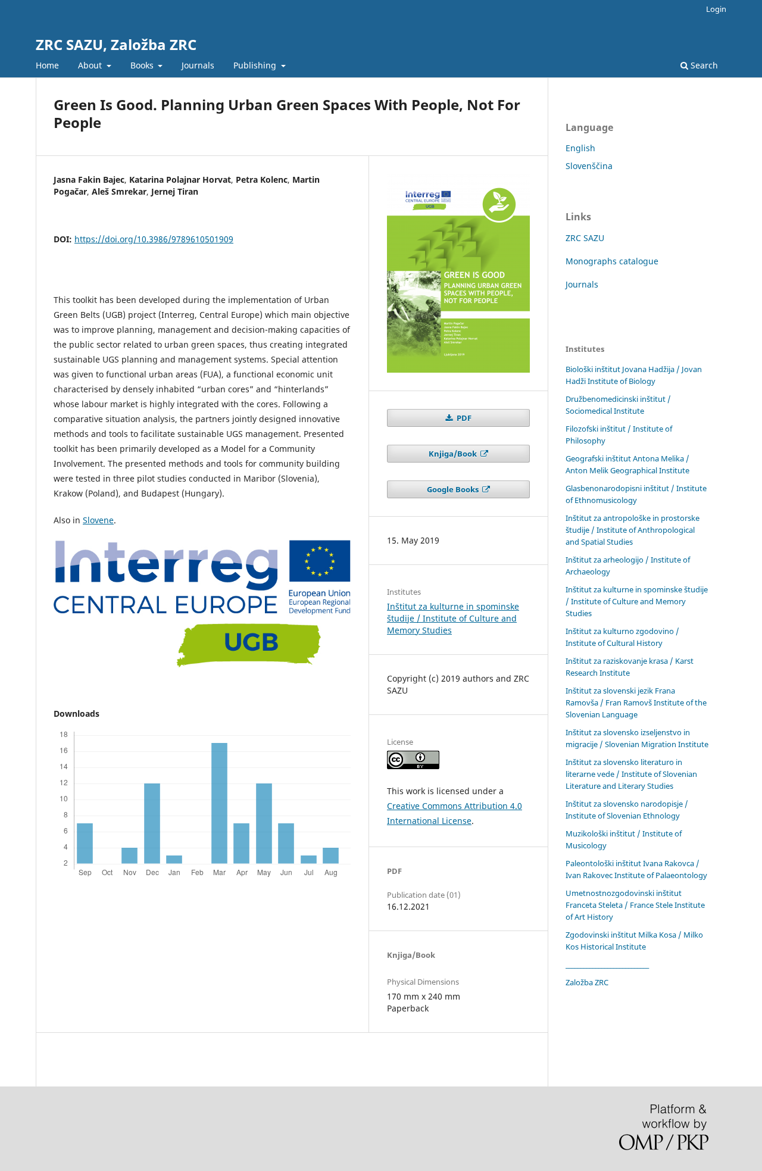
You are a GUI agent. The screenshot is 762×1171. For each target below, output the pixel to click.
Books (143, 65)
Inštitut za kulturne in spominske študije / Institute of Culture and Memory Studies (453, 618)
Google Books (453, 489)
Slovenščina (589, 165)
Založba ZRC (587, 982)
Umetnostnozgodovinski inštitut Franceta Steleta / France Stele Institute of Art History (635, 905)
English (580, 148)
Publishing (256, 65)
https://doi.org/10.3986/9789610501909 (153, 239)
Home (47, 65)
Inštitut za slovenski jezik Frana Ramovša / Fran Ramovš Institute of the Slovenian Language (636, 702)
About (91, 65)
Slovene (98, 520)
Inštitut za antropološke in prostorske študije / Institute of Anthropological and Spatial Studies (632, 530)
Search (703, 65)
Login (716, 9)
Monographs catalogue (612, 261)
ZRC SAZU (585, 237)
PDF (463, 418)
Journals (198, 65)
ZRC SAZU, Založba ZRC (116, 44)
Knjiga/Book (454, 453)
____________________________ (607, 964)
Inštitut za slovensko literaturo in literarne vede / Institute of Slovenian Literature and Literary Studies (631, 774)
